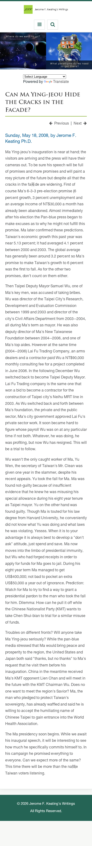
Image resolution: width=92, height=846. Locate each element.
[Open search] (52, 25)
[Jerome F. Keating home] (46, 10)
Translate (61, 82)
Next (79, 124)
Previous (60, 124)
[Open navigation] (39, 25)
